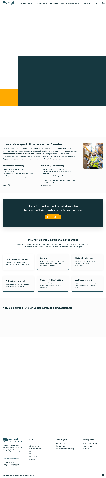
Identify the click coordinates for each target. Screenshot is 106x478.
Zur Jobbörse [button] (53, 217)
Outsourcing (85, 3)
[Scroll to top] (103, 475)
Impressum (33, 456)
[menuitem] (26, 3)
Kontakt (32, 451)
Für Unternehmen (26, 3)
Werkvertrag (54, 3)
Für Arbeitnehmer (41, 3)
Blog (31, 454)
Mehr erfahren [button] (7, 185)
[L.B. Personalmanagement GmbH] (10, 3)
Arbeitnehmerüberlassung (70, 3)
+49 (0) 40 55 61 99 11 (11, 465)
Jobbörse (96, 3)
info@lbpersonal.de (9, 462)
